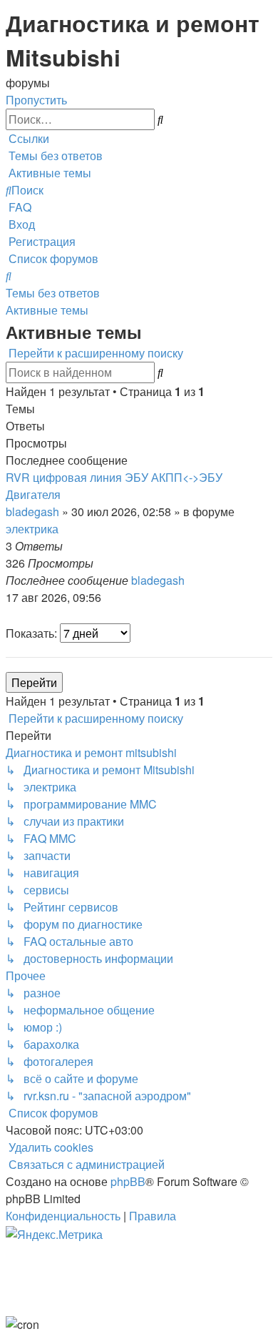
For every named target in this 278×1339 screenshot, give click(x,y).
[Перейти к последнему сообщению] (188, 580)
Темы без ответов (53, 293)
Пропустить (36, 100)
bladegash (32, 511)
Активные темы (47, 310)
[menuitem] (54, 155)
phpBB (127, 1181)
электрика (32, 528)
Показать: (33, 633)
